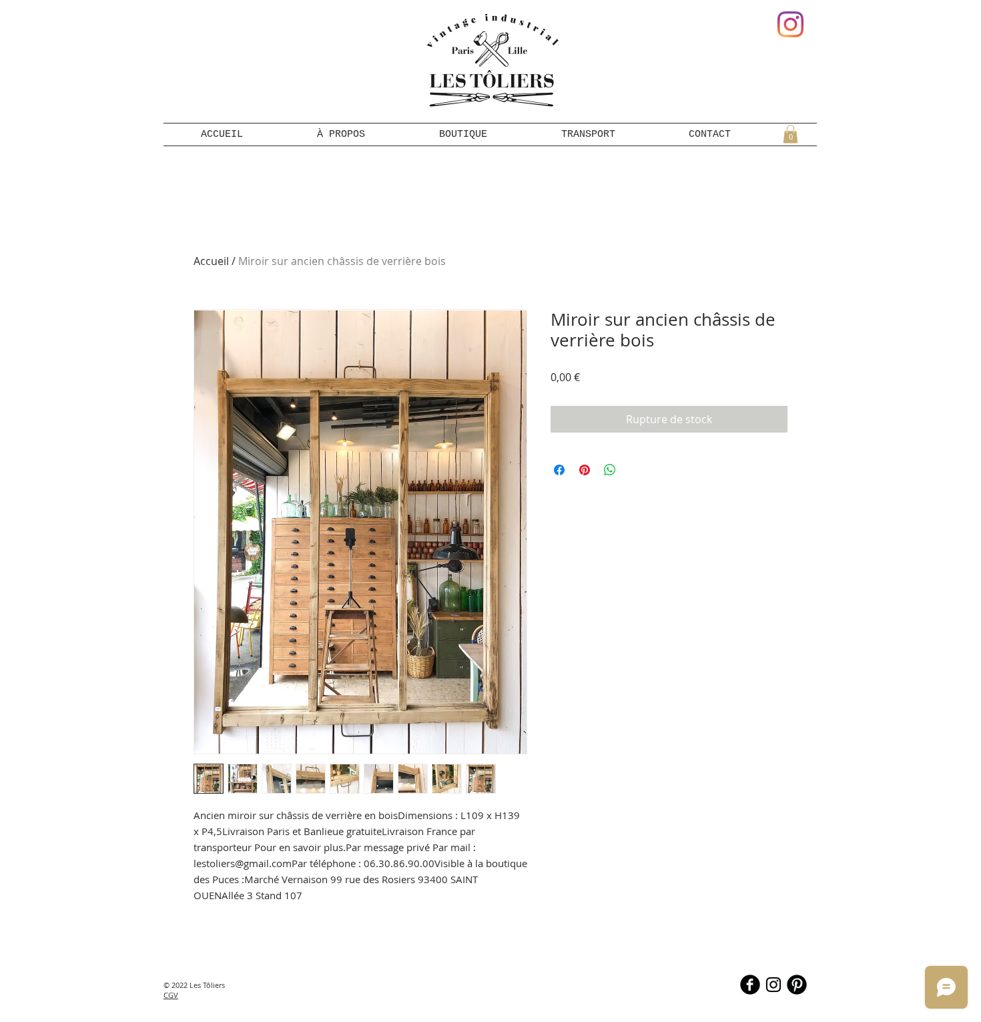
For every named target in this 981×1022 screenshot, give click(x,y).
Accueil (211, 261)
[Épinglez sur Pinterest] (585, 470)
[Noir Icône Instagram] (773, 985)
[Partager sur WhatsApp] (610, 470)
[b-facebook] (750, 985)
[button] (790, 134)
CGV (171, 995)
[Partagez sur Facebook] (559, 470)
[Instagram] (790, 24)
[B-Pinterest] (797, 985)
